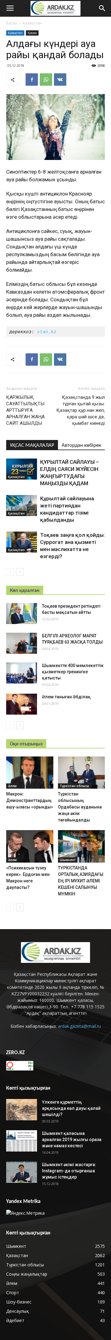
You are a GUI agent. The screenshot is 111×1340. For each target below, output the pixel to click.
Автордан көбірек (81, 445)
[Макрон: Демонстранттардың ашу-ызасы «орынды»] (29, 772)
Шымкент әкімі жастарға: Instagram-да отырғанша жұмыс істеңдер (69, 1170)
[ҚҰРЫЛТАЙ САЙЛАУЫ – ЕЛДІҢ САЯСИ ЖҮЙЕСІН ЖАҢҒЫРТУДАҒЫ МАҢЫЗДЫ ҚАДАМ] (21, 469)
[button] (102, 8)
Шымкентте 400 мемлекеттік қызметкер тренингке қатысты (73, 671)
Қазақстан (32, 23)
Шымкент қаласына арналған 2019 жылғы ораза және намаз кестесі (71, 1139)
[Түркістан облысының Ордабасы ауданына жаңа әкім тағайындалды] (81, 772)
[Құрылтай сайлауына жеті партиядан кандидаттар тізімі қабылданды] (21, 505)
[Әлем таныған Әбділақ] (21, 704)
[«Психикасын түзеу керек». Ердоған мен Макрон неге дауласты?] (29, 846)
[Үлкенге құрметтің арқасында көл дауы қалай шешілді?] (21, 1109)
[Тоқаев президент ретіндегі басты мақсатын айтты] (21, 613)
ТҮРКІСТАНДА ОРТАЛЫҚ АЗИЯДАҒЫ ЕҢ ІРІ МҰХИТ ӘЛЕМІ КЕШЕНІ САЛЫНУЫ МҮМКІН (80, 880)
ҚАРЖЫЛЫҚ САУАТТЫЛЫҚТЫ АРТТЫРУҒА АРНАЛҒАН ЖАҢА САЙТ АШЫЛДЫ (25, 410)
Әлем (12, 786)
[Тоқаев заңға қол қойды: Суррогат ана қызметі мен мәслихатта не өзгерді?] (21, 542)
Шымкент (68, 860)
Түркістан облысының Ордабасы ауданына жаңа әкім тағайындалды (80, 806)
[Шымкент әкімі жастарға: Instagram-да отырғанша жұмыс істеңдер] (21, 1172)
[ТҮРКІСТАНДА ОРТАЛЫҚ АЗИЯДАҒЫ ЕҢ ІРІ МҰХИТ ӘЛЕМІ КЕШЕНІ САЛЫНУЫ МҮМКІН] (81, 846)
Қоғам (32, 33)
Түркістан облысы (74, 786)
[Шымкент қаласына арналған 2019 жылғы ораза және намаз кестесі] (21, 1141)
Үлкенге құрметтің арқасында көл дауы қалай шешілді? (71, 1108)
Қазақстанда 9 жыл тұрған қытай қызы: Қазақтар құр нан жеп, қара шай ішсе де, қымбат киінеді (80, 410)
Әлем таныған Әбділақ (66, 696)
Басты (11, 23)
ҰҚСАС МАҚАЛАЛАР (32, 445)
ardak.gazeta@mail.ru (79, 1026)
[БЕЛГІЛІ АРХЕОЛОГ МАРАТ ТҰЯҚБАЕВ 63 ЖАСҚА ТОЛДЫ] (21, 643)
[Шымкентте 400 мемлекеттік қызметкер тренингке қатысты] (21, 673)
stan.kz (46, 331)
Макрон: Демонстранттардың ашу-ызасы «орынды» (29, 800)
